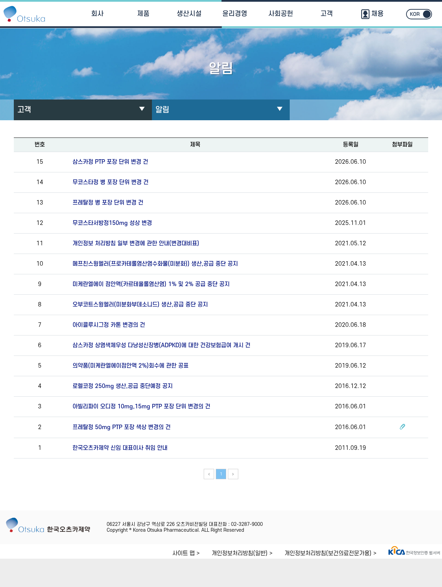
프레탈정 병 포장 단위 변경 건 (108, 203)
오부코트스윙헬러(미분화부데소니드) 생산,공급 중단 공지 (140, 305)
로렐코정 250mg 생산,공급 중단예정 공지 (123, 386)
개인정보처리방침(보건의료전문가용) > (330, 553)
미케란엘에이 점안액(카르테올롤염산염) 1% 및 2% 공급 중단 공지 (151, 284)
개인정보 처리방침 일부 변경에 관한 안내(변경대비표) (136, 243)
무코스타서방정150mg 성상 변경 (112, 223)
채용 (376, 14)
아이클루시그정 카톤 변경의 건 (109, 325)
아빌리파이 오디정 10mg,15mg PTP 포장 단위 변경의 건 (141, 407)
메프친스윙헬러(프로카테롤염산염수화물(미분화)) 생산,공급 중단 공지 (155, 264)
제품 (143, 14)
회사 (97, 14)
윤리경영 (234, 14)
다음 (233, 474)
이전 (209, 474)
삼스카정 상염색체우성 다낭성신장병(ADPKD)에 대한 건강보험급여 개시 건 (161, 345)
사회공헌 (280, 14)
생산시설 (189, 14)
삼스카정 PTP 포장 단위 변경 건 (110, 162)
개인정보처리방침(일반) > (242, 553)
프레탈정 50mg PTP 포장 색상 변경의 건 (122, 427)
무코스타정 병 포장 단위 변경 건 (110, 182)
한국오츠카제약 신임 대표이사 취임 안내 (120, 448)
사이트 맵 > (186, 553)
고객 (326, 14)
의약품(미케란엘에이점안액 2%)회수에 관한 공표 (131, 366)
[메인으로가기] (24, 14)
